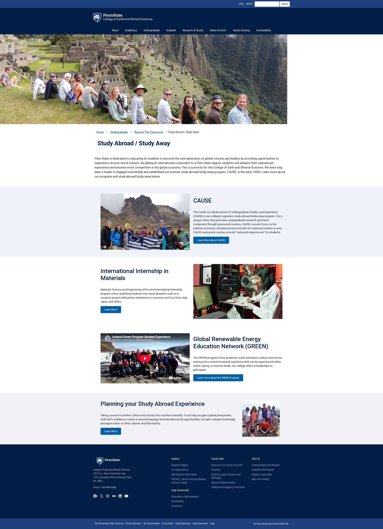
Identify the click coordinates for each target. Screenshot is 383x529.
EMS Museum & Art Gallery (184, 474)
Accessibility (167, 523)
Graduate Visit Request (263, 469)
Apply (250, 4)
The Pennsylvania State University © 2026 (270, 523)
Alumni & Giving (241, 30)
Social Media (177, 501)
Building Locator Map (262, 474)
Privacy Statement (133, 523)
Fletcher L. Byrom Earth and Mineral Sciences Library (188, 481)
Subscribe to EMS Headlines (185, 496)
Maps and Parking (260, 479)
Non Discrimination (152, 523)
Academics (131, 30)
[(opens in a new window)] (95, 496)
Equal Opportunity (183, 523)
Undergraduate (152, 30)
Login (212, 523)
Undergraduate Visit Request (265, 465)
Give (241, 4)
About (115, 30)
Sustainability (263, 30)
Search (284, 4)
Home (100, 132)
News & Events (218, 30)
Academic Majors (179, 465)
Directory (216, 469)
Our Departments (179, 469)
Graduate (171, 30)
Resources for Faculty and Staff (227, 465)
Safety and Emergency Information (228, 487)
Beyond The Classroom (148, 132)
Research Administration (223, 482)
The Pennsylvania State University (109, 523)
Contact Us (176, 506)
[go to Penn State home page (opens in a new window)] (108, 460)
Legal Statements (200, 523)
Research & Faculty (193, 30)
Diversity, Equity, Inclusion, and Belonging (226, 476)
